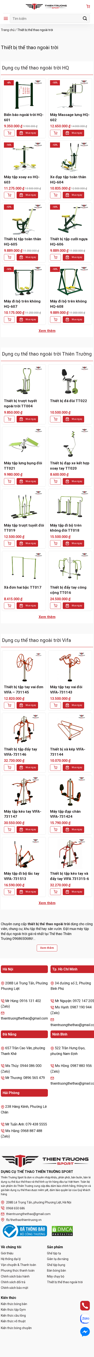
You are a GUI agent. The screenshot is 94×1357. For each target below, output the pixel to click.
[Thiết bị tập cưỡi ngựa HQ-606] (70, 219)
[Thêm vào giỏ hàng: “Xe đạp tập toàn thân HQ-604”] (55, 195)
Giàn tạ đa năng (57, 1259)
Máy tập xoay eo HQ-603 (22, 179)
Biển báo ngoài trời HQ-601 (24, 117)
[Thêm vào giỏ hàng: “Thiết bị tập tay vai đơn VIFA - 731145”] (9, 705)
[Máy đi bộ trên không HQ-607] (24, 282)
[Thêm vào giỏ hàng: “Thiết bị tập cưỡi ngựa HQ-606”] (55, 257)
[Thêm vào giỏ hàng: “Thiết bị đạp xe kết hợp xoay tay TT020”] (55, 481)
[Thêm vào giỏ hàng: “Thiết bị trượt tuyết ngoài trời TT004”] (9, 419)
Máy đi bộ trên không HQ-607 (22, 304)
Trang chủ (8, 30)
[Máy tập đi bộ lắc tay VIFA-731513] (24, 854)
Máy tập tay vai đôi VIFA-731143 (66, 689)
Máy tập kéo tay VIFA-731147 (22, 814)
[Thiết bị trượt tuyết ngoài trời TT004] (24, 381)
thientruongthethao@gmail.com (28, 1214)
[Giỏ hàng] (88, 6)
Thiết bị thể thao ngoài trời (65, 1282)
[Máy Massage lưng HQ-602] (70, 95)
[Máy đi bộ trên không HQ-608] (70, 282)
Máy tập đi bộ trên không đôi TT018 (66, 528)
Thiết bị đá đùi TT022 (68, 401)
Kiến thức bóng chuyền (16, 1328)
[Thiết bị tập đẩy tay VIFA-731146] (24, 730)
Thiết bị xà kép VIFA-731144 (67, 752)
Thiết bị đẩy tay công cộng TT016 (68, 590)
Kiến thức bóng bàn (14, 1304)
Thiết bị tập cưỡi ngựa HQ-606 (68, 241)
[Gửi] (85, 18)
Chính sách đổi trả (13, 1282)
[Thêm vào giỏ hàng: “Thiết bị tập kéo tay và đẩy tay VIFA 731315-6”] (55, 892)
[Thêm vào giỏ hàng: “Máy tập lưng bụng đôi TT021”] (9, 481)
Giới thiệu (7, 1253)
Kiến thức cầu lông (13, 1315)
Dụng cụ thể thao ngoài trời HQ (35, 68)
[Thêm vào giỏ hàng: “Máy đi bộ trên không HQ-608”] (55, 319)
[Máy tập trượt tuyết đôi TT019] (24, 506)
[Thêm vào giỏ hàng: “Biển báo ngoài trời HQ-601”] (9, 133)
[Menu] (5, 18)
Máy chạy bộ (55, 1276)
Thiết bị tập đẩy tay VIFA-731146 (20, 752)
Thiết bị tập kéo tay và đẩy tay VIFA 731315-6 (69, 876)
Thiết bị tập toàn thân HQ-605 (22, 241)
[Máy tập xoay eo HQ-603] (24, 157)
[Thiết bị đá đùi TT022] (70, 381)
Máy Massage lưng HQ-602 (70, 117)
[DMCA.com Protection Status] (62, 1231)
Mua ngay (31, 133)
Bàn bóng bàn (56, 1270)
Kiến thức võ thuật (13, 1321)
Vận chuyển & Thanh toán (18, 1265)
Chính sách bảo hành (15, 1276)
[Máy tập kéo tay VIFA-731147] (24, 792)
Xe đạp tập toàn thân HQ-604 (68, 179)
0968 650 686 (15, 1208)
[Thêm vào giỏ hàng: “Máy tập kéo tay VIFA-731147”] (9, 829)
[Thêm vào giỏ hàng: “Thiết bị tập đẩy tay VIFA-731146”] (9, 767)
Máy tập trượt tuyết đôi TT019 (24, 528)
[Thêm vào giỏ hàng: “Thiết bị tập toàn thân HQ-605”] (9, 257)
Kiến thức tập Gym (13, 1309)
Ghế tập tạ (54, 1253)
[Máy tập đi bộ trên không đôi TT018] (70, 506)
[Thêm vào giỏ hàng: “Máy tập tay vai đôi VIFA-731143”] (55, 705)
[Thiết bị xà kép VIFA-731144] (70, 730)
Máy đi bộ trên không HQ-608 (68, 304)
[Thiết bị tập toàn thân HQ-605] (24, 219)
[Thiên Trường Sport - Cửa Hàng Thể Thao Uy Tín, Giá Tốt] (47, 6)
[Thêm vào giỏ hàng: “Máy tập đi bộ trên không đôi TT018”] (55, 543)
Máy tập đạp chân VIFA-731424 (65, 814)
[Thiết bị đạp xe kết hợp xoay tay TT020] (70, 443)
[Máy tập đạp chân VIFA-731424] (70, 792)
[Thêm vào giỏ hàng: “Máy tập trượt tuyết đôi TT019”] (9, 543)
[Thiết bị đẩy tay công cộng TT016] (70, 568)
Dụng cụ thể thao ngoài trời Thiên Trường (47, 354)
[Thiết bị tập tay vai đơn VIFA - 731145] (24, 667)
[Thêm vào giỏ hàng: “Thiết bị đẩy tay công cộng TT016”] (55, 605)
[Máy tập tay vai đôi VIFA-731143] (70, 667)
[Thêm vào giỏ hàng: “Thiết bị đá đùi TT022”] (55, 419)
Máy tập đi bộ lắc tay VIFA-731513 (21, 876)
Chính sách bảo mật (14, 1288)
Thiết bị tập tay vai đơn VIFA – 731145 (23, 689)
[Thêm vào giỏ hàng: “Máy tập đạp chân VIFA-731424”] (55, 829)
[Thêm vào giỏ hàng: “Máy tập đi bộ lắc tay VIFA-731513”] (9, 892)
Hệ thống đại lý (11, 1259)
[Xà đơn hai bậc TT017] (24, 568)
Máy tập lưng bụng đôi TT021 (23, 465)
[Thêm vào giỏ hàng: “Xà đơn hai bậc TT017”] (9, 605)
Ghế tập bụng (56, 1265)
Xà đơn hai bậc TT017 (22, 587)
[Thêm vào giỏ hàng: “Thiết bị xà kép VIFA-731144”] (55, 767)
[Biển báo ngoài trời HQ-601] (24, 95)
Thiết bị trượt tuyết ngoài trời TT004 (20, 403)
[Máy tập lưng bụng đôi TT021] (24, 443)
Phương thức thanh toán (18, 1270)
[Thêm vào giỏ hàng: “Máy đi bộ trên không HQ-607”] (9, 319)
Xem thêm (47, 331)
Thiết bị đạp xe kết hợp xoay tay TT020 (69, 465)
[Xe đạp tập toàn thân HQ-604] (70, 157)
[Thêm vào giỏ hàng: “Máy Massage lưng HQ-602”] (55, 133)
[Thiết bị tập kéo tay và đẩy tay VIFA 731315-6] (70, 854)
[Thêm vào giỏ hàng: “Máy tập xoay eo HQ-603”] (9, 195)
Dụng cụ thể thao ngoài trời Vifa (36, 640)
